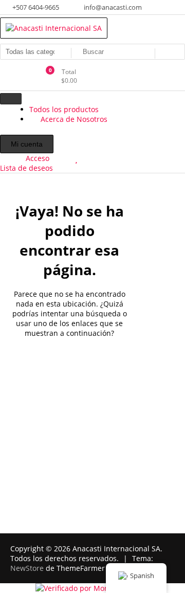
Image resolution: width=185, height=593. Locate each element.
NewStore (27, 568)
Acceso (37, 158)
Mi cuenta (27, 144)
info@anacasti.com (112, 7)
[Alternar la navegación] (11, 98)
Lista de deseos (26, 168)
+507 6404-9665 (35, 7)
